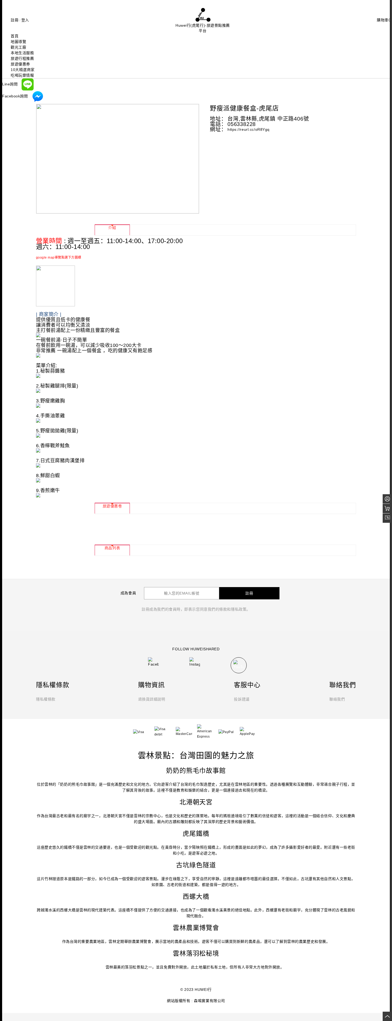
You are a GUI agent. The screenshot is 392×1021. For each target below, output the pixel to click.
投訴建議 (241, 699)
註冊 (14, 20)
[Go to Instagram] (194, 661)
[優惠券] (387, 518)
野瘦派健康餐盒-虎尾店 (244, 108)
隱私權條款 (45, 699)
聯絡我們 (337, 699)
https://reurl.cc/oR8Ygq (248, 129)
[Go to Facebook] (153, 661)
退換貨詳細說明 (151, 699)
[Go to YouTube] (239, 665)
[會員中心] (387, 499)
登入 (25, 20)
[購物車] (387, 508)
